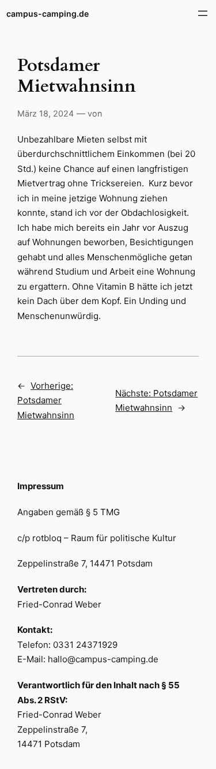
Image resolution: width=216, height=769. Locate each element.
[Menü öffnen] (203, 13)
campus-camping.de (47, 13)
